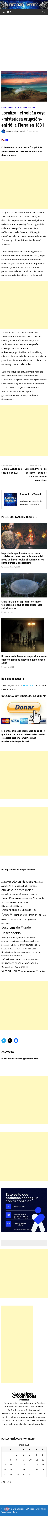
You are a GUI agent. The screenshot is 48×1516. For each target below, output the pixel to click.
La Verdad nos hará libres (10, 941)
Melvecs (37, 941)
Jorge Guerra (5, 923)
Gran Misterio (11, 914)
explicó (16, 352)
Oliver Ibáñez (26, 952)
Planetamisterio (26, 956)
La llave (32, 938)
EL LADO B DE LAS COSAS (14, 902)
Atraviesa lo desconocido (17, 890)
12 (43, 1459)
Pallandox (5, 956)
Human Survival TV (7, 920)
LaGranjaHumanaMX (20, 937)
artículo (8, 236)
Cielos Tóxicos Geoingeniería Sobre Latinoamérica (19, 894)
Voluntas (40, 971)
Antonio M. (6, 886)
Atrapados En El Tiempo (24, 885)
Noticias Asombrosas (10, 952)
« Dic (3, 1482)
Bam (15, 1512)
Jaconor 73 (18, 919)
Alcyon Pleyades (22, 882)
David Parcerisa (11, 898)
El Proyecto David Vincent (11, 906)
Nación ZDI (20, 949)
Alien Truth (39, 882)
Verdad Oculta (10, 971)
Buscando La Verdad (17, 131)
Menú (8, 11)
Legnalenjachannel (27, 941)
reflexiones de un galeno (15, 959)
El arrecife (38, 898)
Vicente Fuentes (28, 971)
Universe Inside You (9, 967)
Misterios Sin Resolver (8, 949)
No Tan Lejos (30, 948)
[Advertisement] (24, 40)
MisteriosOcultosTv (28, 944)
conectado (28, 685)
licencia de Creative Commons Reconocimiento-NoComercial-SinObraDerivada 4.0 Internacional (24, 1406)
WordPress (6, 1512)
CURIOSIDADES (7, 107)
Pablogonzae (36, 952)
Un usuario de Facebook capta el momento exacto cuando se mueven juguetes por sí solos (23, 659)
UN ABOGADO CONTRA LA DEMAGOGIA (19, 963)
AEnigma (6, 881)
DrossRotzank (27, 898)
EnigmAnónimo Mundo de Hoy (18, 910)
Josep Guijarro (5, 938)
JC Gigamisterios (30, 920)
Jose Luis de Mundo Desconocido (16, 930)
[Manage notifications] (7, 1509)
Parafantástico (15, 956)
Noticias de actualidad (25, 107)
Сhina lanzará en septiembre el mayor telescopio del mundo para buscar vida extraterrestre (21, 605)
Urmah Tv (23, 966)
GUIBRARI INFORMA (34, 915)
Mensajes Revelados (8, 945)
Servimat (35, 959)
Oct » (9, 1482)
